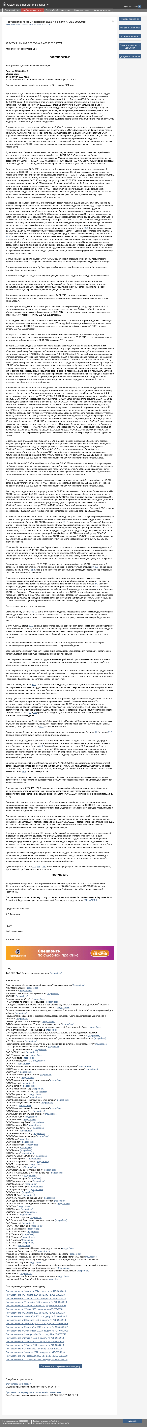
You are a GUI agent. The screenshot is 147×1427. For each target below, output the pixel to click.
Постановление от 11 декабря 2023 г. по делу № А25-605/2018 (36, 1302)
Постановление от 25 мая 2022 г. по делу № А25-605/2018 (34, 1348)
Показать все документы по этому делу (60, 1366)
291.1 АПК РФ (90, 900)
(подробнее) (56, 973)
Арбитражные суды (32, 10)
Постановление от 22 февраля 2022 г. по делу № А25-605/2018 (36, 1359)
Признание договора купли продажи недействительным (33, 1392)
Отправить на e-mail (130, 27)
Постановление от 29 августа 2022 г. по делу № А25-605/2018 (36, 1334)
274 (34, 866)
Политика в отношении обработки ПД (55, 1423)
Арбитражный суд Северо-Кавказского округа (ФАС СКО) (29, 25)
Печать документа (130, 19)
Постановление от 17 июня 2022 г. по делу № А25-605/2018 (35, 1345)
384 (64, 522)
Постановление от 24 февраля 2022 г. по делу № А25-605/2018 (36, 1356)
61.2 (41, 726)
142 (96, 583)
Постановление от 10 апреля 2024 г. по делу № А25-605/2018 (36, 1291)
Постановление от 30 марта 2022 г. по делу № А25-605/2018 (35, 1352)
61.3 (86, 228)
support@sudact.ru (52, 1421)
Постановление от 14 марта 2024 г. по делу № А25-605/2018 (35, 1295)
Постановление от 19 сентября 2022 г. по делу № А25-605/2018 (37, 1330)
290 (44, 866)
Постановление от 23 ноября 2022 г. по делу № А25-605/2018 (36, 1320)
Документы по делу (130, 56)
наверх (132, 1421)
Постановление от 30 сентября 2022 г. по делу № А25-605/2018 (37, 1323)
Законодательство (102, 10)
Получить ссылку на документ (130, 46)
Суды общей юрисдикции (58, 10)
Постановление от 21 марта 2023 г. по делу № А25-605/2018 (35, 1313)
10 (92, 567)
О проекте (37, 1423)
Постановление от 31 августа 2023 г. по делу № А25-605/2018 (36, 1305)
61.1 (34, 611)
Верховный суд (12, 10)
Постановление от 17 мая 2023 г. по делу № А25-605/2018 (34, 1309)
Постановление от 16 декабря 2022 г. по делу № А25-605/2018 (36, 1316)
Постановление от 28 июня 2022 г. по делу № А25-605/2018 (35, 1341)
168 (96, 567)
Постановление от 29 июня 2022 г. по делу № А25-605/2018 (35, 1338)
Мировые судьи (81, 10)
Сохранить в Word (130, 36)
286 (38, 866)
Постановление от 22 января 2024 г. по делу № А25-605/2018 (36, 1298)
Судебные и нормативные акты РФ (28, 4)
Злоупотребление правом (18, 1384)
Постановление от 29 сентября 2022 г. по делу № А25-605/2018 (37, 1327)
